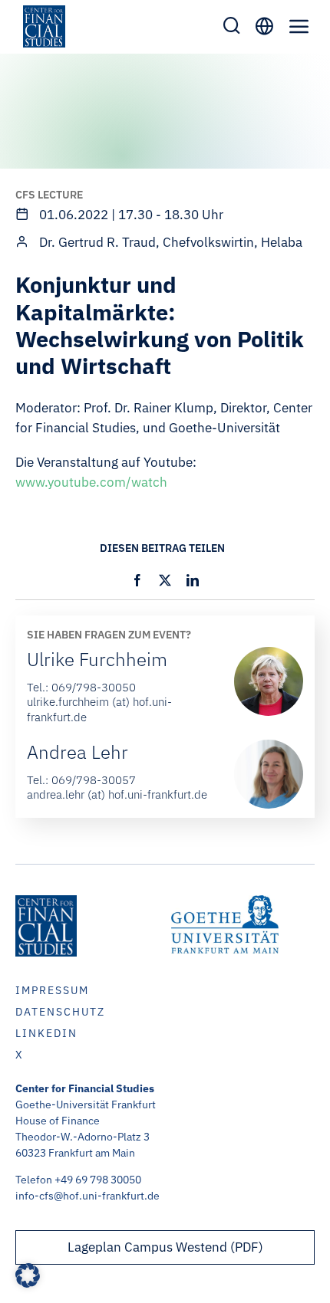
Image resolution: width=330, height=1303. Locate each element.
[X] (165, 580)
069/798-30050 (93, 687)
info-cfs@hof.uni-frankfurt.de (87, 1196)
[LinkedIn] (192, 580)
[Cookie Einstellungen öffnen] (27, 1283)
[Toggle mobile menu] (299, 26)
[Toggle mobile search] (232, 25)
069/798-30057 (93, 780)
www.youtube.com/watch (91, 482)
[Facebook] (137, 580)
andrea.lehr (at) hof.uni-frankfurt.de (117, 794)
